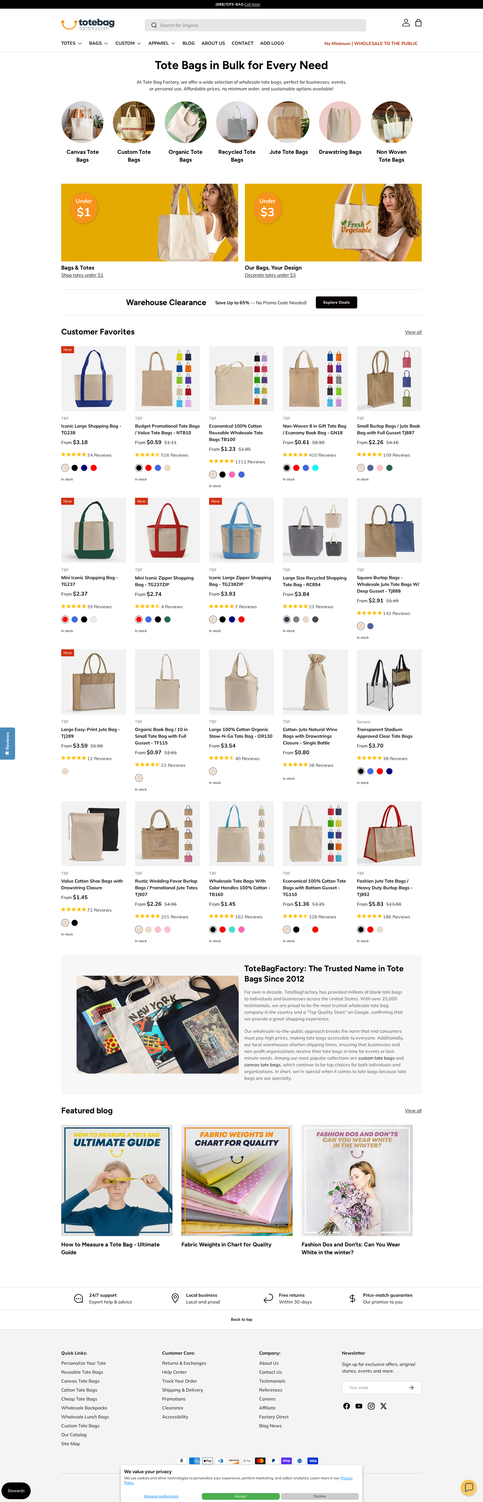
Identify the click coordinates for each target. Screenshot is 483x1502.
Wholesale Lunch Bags (85, 1417)
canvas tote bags (262, 1064)
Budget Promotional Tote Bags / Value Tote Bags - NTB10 (167, 429)
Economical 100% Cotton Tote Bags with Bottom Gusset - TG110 (314, 887)
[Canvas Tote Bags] (82, 122)
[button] (469, 1488)
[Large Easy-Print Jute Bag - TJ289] (93, 681)
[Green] (167, 619)
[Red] (93, 467)
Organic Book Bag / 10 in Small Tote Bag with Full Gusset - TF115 (161, 736)
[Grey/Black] (315, 619)
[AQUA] (315, 467)
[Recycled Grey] (93, 619)
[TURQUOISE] (232, 929)
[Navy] (84, 467)
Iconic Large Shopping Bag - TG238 (91, 429)
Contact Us (270, 1372)
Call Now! (252, 4)
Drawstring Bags (340, 151)
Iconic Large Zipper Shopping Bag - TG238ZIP (240, 581)
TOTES (68, 43)
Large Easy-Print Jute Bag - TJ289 (90, 733)
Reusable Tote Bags (82, 1372)
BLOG (189, 43)
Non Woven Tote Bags (391, 155)
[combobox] (255, 25)
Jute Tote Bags (288, 151)
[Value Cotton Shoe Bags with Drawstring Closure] (93, 833)
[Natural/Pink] (167, 929)
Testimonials (272, 1381)
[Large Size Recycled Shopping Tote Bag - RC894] (315, 530)
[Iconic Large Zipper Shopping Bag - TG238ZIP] (241, 530)
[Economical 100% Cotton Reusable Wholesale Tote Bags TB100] (241, 378)
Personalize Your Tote (83, 1363)
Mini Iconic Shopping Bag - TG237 (89, 581)
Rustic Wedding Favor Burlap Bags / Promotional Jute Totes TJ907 (166, 887)
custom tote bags (376, 1058)
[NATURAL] (167, 467)
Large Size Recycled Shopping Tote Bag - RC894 (315, 581)
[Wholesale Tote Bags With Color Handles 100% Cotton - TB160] (241, 833)
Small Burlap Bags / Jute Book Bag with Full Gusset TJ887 (388, 429)
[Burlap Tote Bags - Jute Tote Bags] (288, 122)
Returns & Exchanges (184, 1363)
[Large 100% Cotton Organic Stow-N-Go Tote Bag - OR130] (241, 681)
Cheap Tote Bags (79, 1399)
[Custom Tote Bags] (134, 122)
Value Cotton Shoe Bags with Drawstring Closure (92, 884)
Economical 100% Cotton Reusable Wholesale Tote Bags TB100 (236, 432)
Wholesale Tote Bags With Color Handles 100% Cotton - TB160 (239, 887)
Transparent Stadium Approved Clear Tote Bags (385, 733)
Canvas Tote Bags (83, 155)
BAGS (95, 43)
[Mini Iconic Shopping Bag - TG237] (93, 530)
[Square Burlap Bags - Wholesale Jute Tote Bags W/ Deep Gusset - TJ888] (389, 530)
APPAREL (158, 43)
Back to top (241, 1319)
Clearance (172, 1408)
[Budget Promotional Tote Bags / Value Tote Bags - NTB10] (167, 378)
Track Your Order (179, 1381)
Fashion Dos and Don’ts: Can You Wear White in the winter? (351, 1248)
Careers (267, 1399)
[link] (406, 22)
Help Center (174, 1372)
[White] (305, 929)
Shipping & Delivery (182, 1390)
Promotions (174, 1399)
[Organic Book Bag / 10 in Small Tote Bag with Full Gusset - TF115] (167, 681)
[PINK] (380, 467)
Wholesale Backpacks (84, 1408)
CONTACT (243, 43)
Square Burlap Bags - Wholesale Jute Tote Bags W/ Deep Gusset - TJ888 (388, 584)
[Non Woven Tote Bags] (392, 122)
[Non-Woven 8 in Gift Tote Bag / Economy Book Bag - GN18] (315, 378)
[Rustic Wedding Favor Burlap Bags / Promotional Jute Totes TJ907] (167, 833)
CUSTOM (125, 43)
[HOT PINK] (241, 929)
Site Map (70, 1443)
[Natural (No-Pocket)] (148, 929)
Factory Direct (274, 1416)
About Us (269, 1363)
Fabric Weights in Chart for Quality (226, 1244)
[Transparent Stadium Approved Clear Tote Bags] (389, 681)
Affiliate (267, 1408)
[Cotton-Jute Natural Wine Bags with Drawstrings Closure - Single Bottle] (315, 681)
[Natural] (305, 619)
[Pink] (158, 929)
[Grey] (296, 619)
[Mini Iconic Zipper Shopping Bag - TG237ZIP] (167, 530)
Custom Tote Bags (134, 155)
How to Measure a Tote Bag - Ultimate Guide (110, 1248)
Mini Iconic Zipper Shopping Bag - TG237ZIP (164, 581)
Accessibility (175, 1416)
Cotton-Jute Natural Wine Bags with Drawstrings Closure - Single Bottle (310, 736)
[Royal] (241, 474)
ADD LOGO (272, 43)
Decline (320, 1496)
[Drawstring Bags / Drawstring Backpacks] (340, 122)
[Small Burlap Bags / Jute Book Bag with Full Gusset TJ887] (389, 378)
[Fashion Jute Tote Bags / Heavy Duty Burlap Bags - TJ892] (389, 833)
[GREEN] (389, 467)
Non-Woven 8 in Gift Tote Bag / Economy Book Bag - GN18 (314, 429)
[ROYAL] (158, 467)
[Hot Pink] (232, 474)
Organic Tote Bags (185, 155)
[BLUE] (370, 467)
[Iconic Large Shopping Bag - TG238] (93, 378)
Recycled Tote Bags (236, 155)
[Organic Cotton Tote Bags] (186, 122)
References (270, 1390)
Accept (241, 1496)
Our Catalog (74, 1434)
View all (413, 332)
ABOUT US (213, 43)
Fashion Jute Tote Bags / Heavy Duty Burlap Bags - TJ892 (385, 887)
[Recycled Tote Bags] (237, 122)
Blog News (270, 1425)
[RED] (148, 467)
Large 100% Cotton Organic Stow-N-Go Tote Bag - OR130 (241, 733)
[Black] (74, 467)
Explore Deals (336, 302)
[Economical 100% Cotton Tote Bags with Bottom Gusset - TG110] (315, 833)
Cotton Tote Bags (79, 1390)
